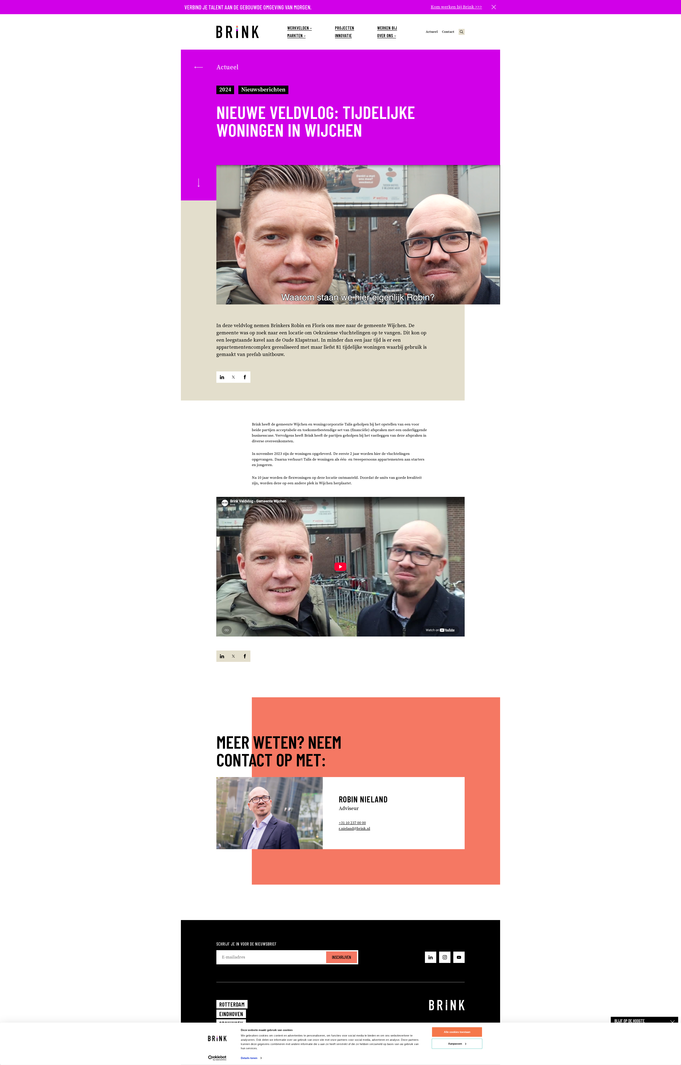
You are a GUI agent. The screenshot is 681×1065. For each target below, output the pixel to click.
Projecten (344, 28)
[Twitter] (233, 377)
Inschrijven (341, 957)
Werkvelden (298, 28)
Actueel (432, 32)
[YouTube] (459, 957)
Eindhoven (231, 1013)
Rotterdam (232, 1004)
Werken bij (387, 28)
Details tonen (249, 1058)
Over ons (385, 35)
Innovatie (343, 35)
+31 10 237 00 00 (352, 823)
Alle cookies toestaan (457, 1031)
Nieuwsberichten (263, 89)
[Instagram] (444, 957)
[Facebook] (244, 377)
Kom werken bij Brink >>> (456, 7)
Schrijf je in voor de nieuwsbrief (246, 943)
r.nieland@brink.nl (354, 828)
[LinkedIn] (222, 377)
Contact (448, 32)
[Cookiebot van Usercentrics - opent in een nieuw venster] (217, 1058)
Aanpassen (455, 1043)
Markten (295, 35)
